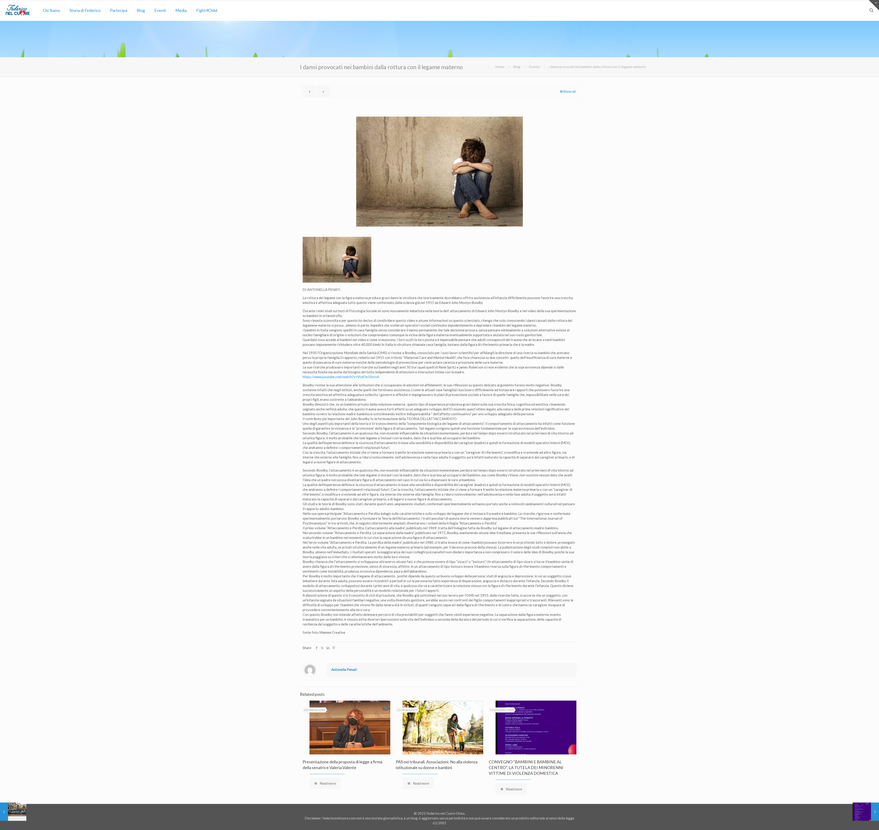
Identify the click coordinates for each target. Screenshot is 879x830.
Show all (569, 91)
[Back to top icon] (857, 820)
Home (499, 67)
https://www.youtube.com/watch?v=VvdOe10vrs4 (341, 377)
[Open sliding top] (874, 5)
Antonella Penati (344, 669)
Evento (534, 67)
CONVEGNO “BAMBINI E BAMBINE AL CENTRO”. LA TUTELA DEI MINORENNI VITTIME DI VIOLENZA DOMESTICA (526, 767)
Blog (516, 67)
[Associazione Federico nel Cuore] (18, 10)
